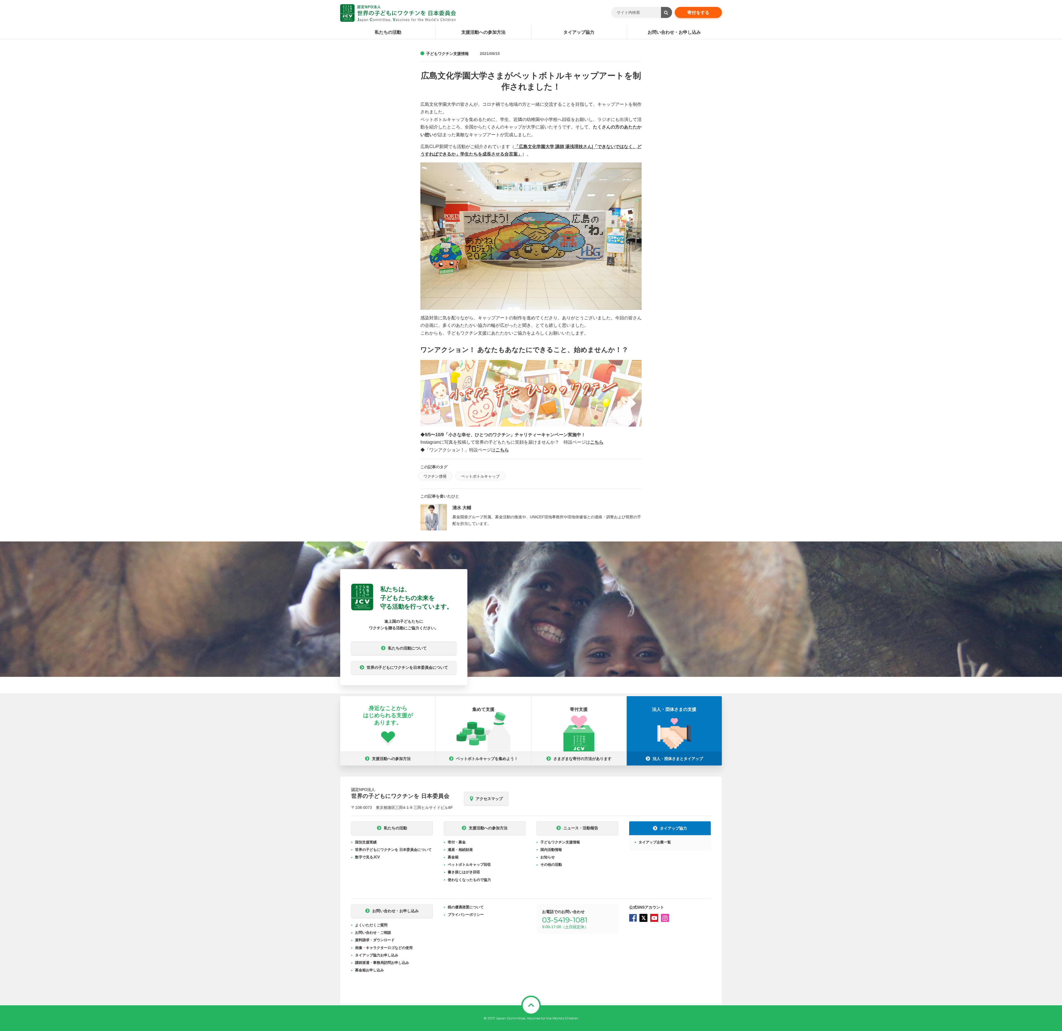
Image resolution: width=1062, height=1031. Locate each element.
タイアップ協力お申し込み (376, 955)
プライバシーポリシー (466, 914)
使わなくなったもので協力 (469, 880)
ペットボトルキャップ (480, 476)
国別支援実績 (366, 842)
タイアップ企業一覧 (655, 842)
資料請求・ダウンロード (375, 940)
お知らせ (547, 857)
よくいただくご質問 (371, 925)
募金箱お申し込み (369, 970)
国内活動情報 (551, 850)
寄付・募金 (457, 842)
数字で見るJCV (367, 857)
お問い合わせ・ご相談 (373, 932)
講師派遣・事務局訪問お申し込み (382, 963)
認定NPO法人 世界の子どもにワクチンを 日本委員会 (398, 13)
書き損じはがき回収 (464, 872)
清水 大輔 (461, 507)
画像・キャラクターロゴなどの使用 (384, 948)
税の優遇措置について (466, 907)
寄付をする (698, 12)
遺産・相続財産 (460, 850)
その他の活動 (551, 864)
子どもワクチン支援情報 (447, 53)
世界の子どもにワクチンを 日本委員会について (393, 850)
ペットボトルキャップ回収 (469, 864)
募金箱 (453, 857)
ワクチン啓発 (435, 476)
